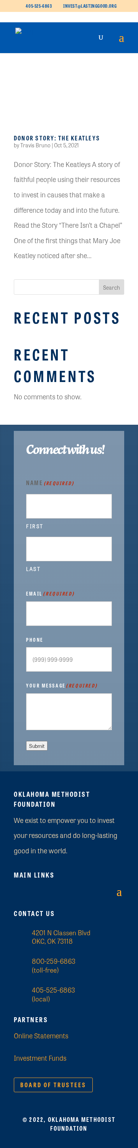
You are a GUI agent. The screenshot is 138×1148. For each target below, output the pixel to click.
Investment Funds (40, 1058)
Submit (36, 745)
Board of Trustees (53, 1084)
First (35, 526)
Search (111, 287)
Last (33, 568)
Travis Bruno (35, 145)
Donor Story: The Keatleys (57, 137)
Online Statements (41, 1035)
